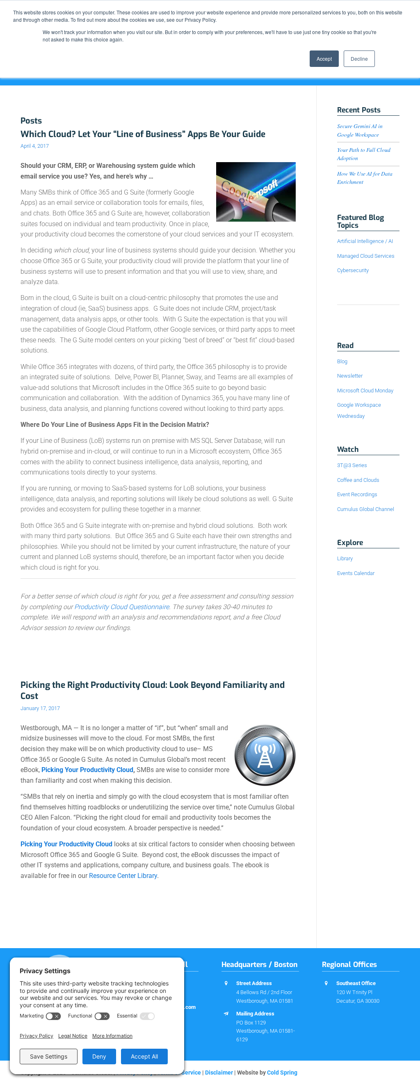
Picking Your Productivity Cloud (87, 770)
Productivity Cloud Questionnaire (121, 607)
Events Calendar (355, 573)
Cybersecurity (353, 270)
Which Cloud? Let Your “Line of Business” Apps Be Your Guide (143, 134)
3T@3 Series (352, 465)
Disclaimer (219, 1072)
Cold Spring (282, 1072)
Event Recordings (357, 494)
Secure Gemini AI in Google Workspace (360, 130)
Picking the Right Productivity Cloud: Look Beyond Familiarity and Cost (153, 690)
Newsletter (350, 376)
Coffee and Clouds (358, 480)
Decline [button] (359, 58)
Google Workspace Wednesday (359, 410)
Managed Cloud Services (366, 256)
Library (345, 558)
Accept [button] (324, 58)
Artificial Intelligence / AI (365, 241)
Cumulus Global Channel (365, 509)
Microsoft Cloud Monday (365, 390)
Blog (342, 361)
